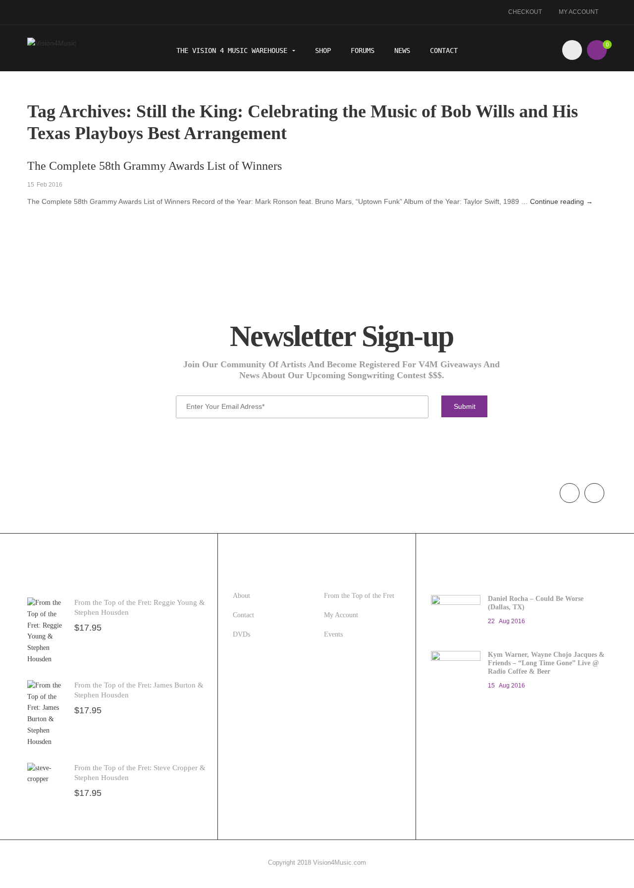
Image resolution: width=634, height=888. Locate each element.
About (241, 595)
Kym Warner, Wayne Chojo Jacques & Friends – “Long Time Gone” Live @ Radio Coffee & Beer (546, 663)
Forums (362, 50)
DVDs (241, 634)
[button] (597, 50)
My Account (578, 11)
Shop (323, 50)
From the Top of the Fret (359, 595)
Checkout (525, 11)
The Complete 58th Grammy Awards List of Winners (154, 165)
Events (333, 634)
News (402, 50)
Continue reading (561, 201)
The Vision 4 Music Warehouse (233, 50)
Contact (444, 50)
